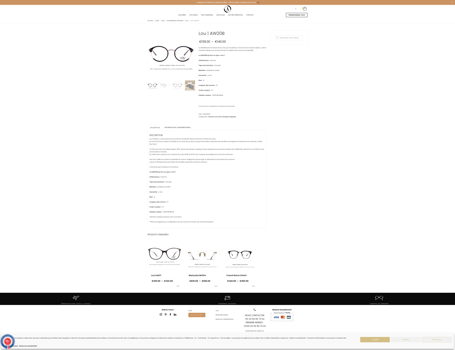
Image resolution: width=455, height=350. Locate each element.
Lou (216, 117)
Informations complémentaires (178, 127)
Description (155, 127)
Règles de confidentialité (28, 346)
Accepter (375, 340)
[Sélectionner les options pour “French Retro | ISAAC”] (253, 286)
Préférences (436, 340)
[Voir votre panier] (304, 8)
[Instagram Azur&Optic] (161, 314)
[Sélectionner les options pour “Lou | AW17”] (178, 286)
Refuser (406, 340)
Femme (211, 117)
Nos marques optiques (227, 117)
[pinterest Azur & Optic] (165, 314)
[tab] (155, 127)
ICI (258, 2)
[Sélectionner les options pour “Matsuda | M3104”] (216, 286)
